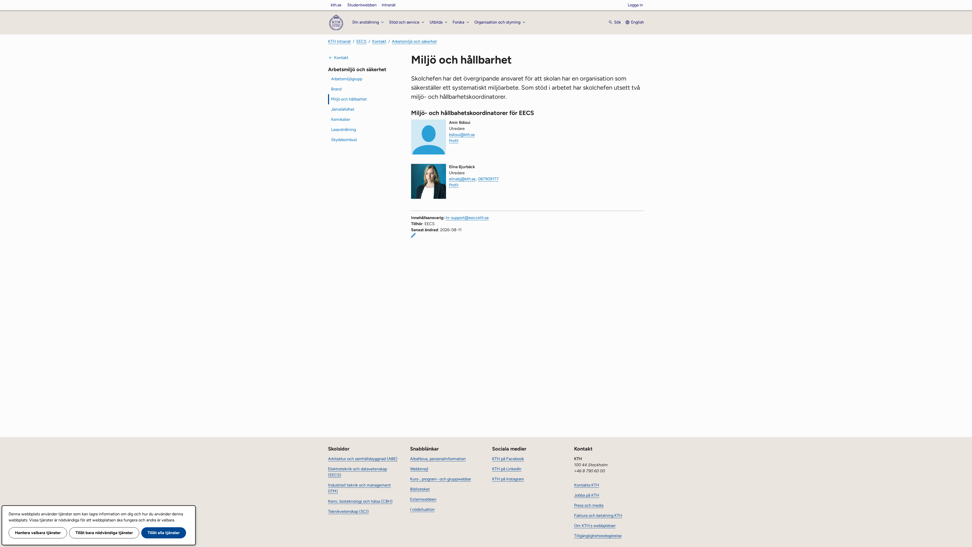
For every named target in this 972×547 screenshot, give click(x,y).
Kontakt (379, 41)
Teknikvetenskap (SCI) (348, 511)
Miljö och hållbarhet (349, 99)
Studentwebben (362, 5)
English (637, 22)
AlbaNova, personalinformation (438, 458)
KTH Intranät (339, 41)
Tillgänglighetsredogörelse (598, 535)
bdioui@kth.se (462, 134)
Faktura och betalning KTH (598, 515)
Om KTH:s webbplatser (595, 525)
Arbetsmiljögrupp (346, 78)
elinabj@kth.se (462, 179)
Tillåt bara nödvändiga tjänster (104, 532)
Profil (453, 140)
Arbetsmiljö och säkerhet (414, 41)
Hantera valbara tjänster (38, 532)
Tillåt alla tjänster (164, 532)
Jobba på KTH (586, 495)
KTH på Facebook (508, 458)
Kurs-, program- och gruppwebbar (440, 479)
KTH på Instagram (508, 479)
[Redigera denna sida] (413, 235)
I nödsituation (422, 509)
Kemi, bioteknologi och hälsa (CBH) (360, 501)
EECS (361, 41)
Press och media (588, 505)
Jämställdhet (342, 109)
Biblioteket (420, 489)
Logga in (635, 5)
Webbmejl (419, 468)
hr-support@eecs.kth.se (467, 217)
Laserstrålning (343, 129)
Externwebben (423, 499)
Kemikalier (340, 119)
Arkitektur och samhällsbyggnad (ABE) (362, 458)
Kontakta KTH (586, 485)
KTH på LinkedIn (506, 468)
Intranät (389, 5)
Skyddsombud (344, 139)
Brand (336, 89)
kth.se (336, 5)
